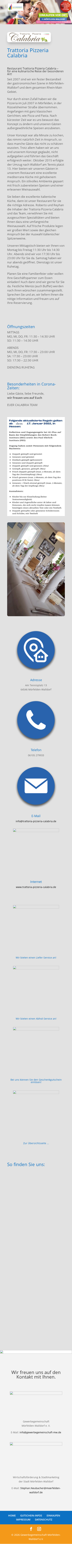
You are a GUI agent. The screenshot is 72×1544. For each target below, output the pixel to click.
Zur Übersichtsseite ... (36, 1143)
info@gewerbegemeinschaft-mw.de (40, 1432)
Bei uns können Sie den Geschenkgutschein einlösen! (36, 1081)
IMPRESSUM (23, 1519)
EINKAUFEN (53, 1515)
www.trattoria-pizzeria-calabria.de (36, 887)
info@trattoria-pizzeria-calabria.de (36, 821)
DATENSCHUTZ (43, 1519)
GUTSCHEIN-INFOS (31, 1515)
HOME (12, 1515)
